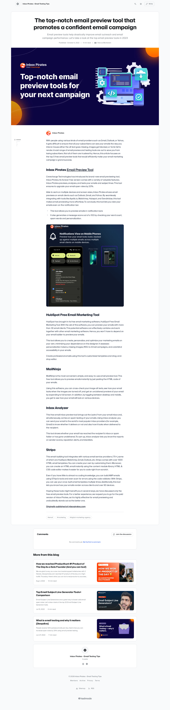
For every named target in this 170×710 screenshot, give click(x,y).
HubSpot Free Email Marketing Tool (22, 151)
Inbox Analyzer (20, 158)
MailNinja (18, 155)
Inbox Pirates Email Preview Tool (22, 145)
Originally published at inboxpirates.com (65, 506)
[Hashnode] (87, 664)
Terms (97, 680)
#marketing (61, 517)
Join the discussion (123, 534)
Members (74, 680)
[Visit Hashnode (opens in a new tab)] (85, 698)
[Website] (83, 664)
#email (50, 517)
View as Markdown (104, 43)
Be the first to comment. (92, 542)
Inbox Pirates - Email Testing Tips (36, 4)
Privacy (90, 680)
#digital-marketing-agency (80, 517)
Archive (82, 680)
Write (151, 4)
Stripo (17, 161)
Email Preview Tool (80, 170)
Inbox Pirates (58, 133)
